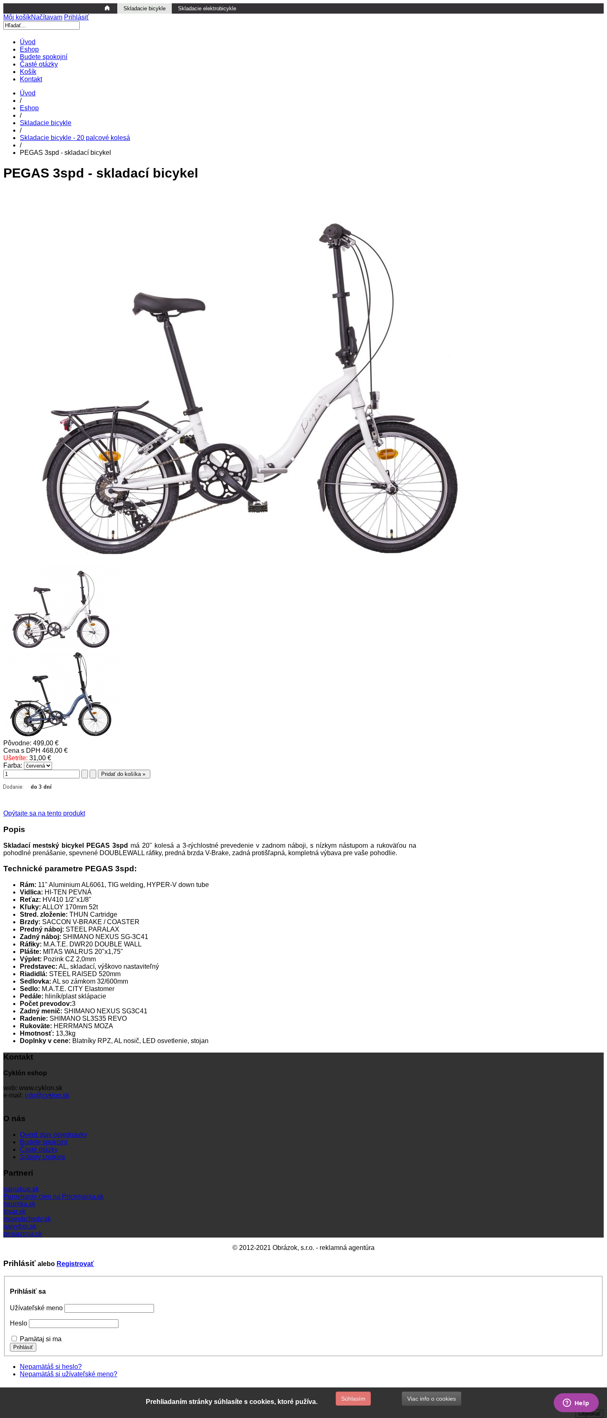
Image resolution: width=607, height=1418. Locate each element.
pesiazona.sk (22, 1233)
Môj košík (32, 17)
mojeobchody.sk (27, 1218)
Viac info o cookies (431, 1398)
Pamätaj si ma (41, 1338)
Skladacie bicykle (45, 122)
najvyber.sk (19, 1226)
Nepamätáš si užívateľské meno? (68, 1374)
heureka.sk (19, 1203)
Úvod (28, 93)
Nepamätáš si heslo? (51, 1366)
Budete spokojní (43, 1141)
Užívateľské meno (36, 1307)
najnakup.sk (21, 1189)
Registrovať (75, 1263)
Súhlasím (353, 1398)
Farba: (12, 765)
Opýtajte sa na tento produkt (44, 813)
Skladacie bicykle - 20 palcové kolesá (75, 137)
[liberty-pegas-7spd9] (61, 647)
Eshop (29, 107)
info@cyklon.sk (47, 1095)
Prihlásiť (76, 17)
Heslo (18, 1323)
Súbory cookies (42, 1156)
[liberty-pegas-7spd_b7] (61, 735)
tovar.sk (14, 1211)
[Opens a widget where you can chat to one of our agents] (576, 1403)
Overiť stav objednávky (53, 1134)
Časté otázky (39, 1149)
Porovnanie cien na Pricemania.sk (53, 1196)
